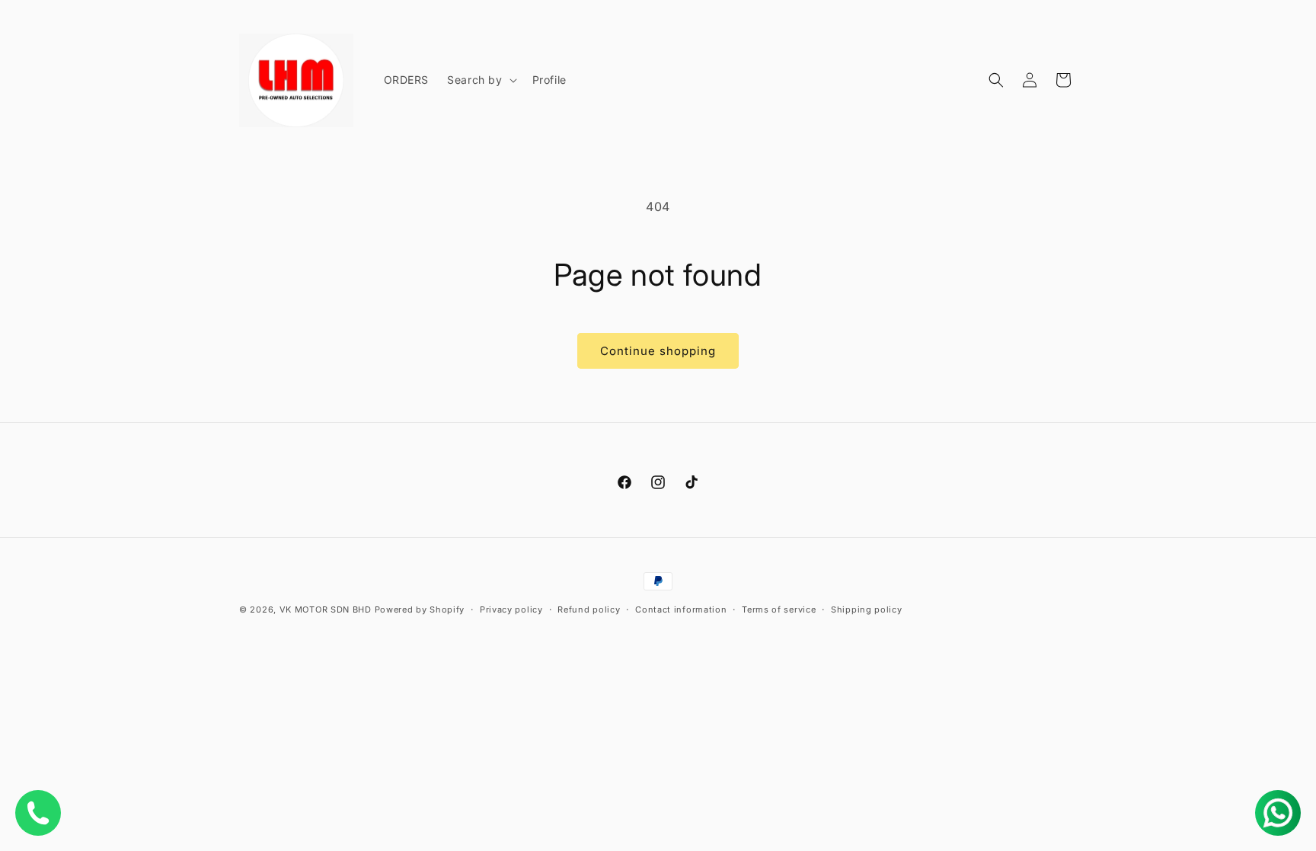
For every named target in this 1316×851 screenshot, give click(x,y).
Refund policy (588, 609)
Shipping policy (866, 609)
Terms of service (779, 609)
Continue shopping (658, 351)
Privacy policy (511, 609)
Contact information (681, 609)
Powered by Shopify (420, 609)
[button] (480, 80)
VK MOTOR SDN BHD (325, 609)
